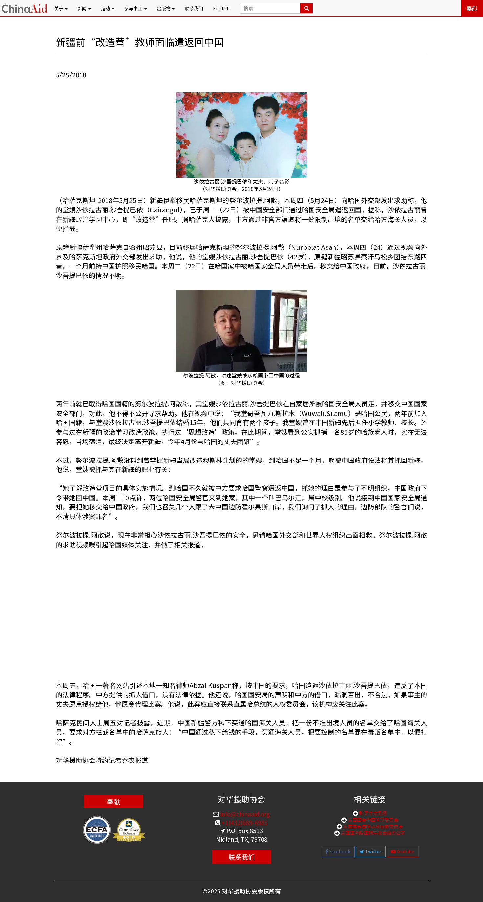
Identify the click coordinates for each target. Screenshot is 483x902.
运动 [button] (106, 8)
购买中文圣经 (372, 813)
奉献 (472, 8)
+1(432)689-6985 (244, 822)
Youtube (405, 851)
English (221, 8)
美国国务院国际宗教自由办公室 (372, 832)
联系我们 (194, 8)
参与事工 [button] (134, 8)
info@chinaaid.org (244, 813)
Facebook (339, 851)
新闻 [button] (83, 8)
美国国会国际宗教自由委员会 (372, 826)
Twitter (372, 851)
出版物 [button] (164, 8)
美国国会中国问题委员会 (372, 819)
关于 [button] (59, 8)
